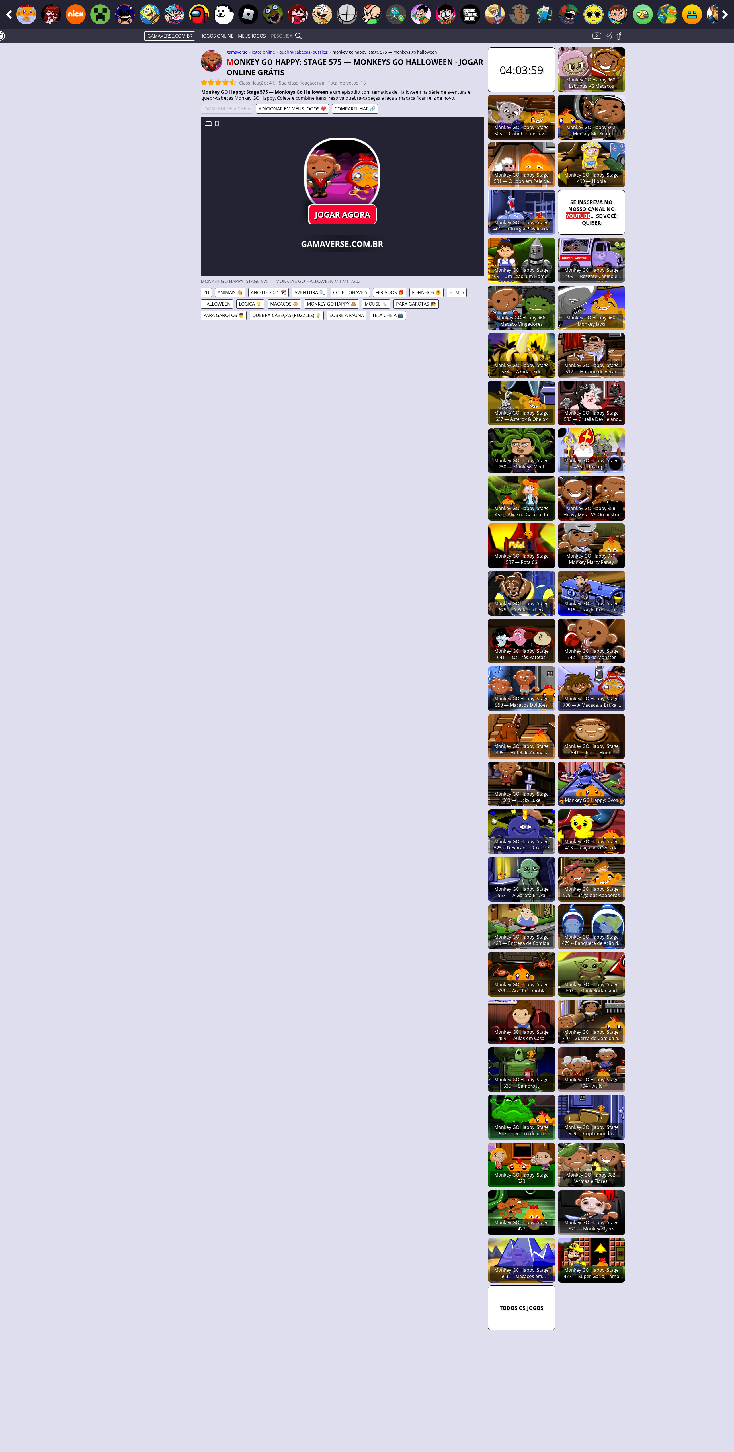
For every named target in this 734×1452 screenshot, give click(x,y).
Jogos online (217, 36)
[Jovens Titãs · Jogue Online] (421, 14)
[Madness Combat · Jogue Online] (347, 14)
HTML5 (456, 292)
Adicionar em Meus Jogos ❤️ (292, 108)
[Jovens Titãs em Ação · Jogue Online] (446, 14)
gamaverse (237, 52)
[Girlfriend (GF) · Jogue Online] (298, 14)
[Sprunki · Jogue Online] (593, 14)
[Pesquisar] (298, 36)
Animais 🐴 (230, 292)
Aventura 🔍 (309, 292)
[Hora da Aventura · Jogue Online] (544, 14)
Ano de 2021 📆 (268, 292)
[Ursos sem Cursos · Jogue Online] (519, 14)
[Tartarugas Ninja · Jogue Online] (667, 14)
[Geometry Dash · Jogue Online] (692, 14)
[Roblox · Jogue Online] (248, 14)
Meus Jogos (252, 36)
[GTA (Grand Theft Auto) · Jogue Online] (470, 14)
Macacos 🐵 (284, 304)
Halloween (217, 304)
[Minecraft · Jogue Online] (100, 14)
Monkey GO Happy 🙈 (331, 304)
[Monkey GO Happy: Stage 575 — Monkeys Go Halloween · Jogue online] (342, 175)
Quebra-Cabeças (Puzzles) (303, 52)
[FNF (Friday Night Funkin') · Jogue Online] (51, 14)
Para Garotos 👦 (223, 315)
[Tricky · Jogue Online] (569, 14)
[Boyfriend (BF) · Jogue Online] (174, 14)
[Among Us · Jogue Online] (199, 14)
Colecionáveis (350, 292)
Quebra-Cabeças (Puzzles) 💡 (286, 315)
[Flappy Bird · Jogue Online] (643, 14)
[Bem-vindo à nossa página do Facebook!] (620, 39)
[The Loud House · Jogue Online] (322, 14)
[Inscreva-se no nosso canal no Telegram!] (609, 39)
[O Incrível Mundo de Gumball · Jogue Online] (396, 14)
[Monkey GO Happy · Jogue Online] (26, 14)
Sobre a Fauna (346, 315)
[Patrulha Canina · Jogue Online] (717, 14)
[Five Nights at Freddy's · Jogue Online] (273, 14)
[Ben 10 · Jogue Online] (618, 14)
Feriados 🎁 (390, 292)
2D (206, 292)
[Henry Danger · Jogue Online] (495, 14)
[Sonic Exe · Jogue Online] (125, 14)
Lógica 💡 (250, 304)
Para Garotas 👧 (416, 304)
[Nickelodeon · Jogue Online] (76, 14)
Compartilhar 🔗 (355, 108)
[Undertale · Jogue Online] (224, 14)
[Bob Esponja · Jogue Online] (150, 14)
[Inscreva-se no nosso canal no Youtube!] (597, 39)
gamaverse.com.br (169, 36)
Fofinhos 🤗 (426, 292)
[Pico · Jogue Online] (372, 14)
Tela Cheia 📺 (387, 315)
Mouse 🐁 (376, 304)
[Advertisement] (152, 136)
